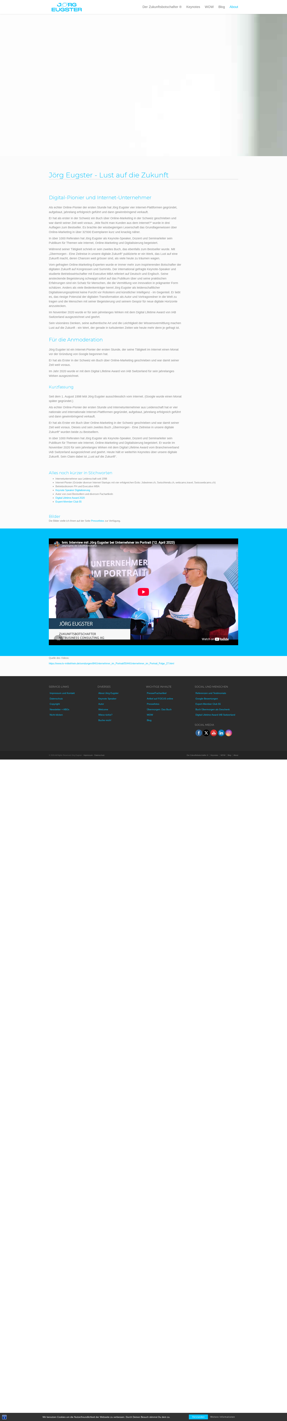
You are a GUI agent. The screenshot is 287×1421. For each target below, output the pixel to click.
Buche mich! (104, 720)
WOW (209, 7)
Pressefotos (97, 520)
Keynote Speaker (107, 698)
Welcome (103, 709)
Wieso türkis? (105, 714)
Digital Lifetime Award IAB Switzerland (215, 714)
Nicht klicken (56, 714)
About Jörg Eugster (108, 693)
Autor (101, 704)
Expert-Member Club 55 (68, 501)
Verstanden (198, 1417)
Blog (221, 7)
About (234, 7)
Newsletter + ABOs (59, 709)
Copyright (55, 704)
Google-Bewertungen (206, 698)
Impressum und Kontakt (62, 693)
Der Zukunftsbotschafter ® (162, 7)
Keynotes (193, 7)
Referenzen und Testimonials (210, 693)
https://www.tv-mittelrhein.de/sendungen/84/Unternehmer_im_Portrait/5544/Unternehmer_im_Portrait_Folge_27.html (111, 663)
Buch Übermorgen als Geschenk (212, 709)
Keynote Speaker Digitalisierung (72, 490)
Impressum (88, 755)
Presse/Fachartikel (156, 693)
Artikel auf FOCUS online (160, 698)
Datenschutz (56, 698)
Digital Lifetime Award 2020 (70, 497)
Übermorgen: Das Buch (159, 709)
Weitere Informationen (222, 1417)
